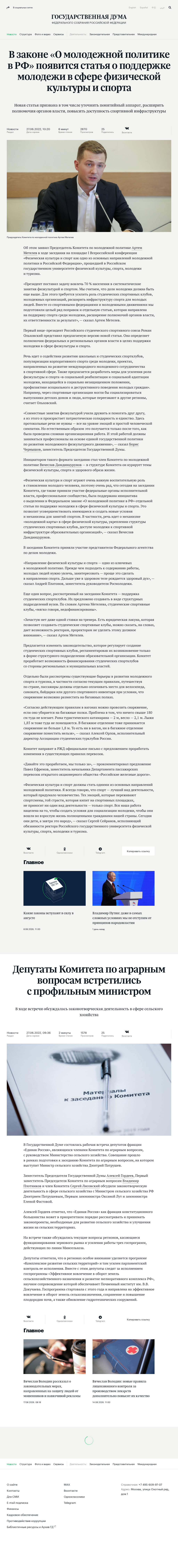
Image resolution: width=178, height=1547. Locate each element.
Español (144, 7)
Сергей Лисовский (85, 1186)
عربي (162, 7)
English (132, 7)
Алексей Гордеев (120, 1175)
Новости (12, 128)
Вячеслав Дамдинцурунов (61, 465)
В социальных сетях (23, 7)
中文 (154, 7)
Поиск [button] (170, 7)
